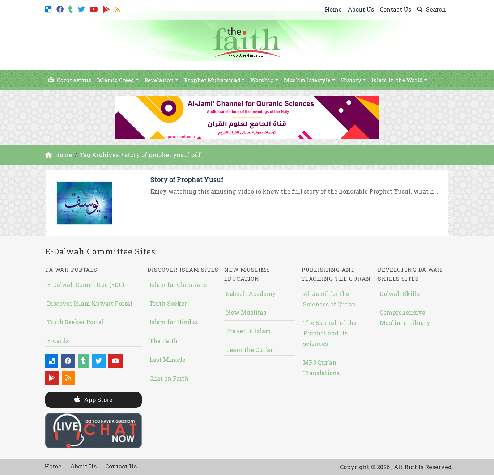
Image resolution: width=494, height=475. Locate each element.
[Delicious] (49, 8)
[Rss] (118, 8)
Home (333, 9)
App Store (97, 399)
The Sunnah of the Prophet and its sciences (330, 333)
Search (435, 9)
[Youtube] (95, 8)
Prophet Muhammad (212, 80)
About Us (361, 9)
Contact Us (395, 9)
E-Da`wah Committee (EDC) (85, 284)
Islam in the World (397, 80)
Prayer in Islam (248, 331)
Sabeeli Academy (251, 293)
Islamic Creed (115, 80)
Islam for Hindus (173, 322)
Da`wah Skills (400, 293)
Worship (262, 80)
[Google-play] (107, 8)
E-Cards (58, 340)
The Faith (163, 340)
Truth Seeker (168, 303)
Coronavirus (73, 80)
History (351, 80)
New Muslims (246, 312)
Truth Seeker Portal (75, 322)
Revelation (159, 80)
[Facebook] (60, 8)
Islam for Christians (178, 284)
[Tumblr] (71, 8)
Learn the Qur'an (250, 349)
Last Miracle (167, 359)
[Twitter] (82, 8)
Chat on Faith (168, 378)
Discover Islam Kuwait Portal (89, 303)
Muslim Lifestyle (307, 80)
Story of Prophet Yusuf (186, 179)
